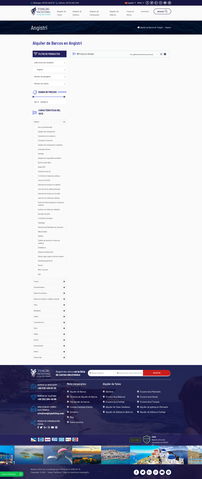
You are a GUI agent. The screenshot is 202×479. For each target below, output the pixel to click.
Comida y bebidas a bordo (81, 406)
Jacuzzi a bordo (44, 180)
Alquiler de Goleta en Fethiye (152, 411)
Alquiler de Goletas (77, 13)
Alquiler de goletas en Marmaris (154, 406)
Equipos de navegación (46, 131)
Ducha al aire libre (44, 162)
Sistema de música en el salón (49, 193)
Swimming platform (45, 261)
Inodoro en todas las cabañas (49, 209)
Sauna (40, 265)
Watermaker (42, 231)
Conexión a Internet (45, 140)
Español (131, 3)
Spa (39, 274)
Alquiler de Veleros (114, 13)
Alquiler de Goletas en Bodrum (119, 411)
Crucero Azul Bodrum (115, 396)
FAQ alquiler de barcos (80, 401)
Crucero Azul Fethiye (115, 401)
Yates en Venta (130, 13)
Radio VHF (41, 167)
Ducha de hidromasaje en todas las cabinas (51, 203)
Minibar (40, 236)
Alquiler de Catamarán (94, 13)
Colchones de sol (44, 171)
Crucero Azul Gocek (149, 396)
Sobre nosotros (76, 422)
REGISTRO (157, 373)
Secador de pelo (44, 214)
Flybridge (41, 223)
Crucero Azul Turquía (149, 401)
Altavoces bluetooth (45, 252)
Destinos (109, 391)
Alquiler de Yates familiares (118, 406)
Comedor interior (44, 149)
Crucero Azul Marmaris (150, 391)
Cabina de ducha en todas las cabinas (49, 241)
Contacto (145, 11)
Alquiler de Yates (61, 13)
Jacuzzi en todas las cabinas (49, 198)
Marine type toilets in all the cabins (51, 256)
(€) (140, 3)
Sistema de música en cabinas (49, 184)
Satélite (41, 153)
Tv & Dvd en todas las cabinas (49, 176)
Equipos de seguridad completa (49, 158)
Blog (72, 417)
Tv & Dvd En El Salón (45, 218)
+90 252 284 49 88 (72, 3)
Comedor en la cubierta (46, 136)
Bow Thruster (43, 269)
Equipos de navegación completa (50, 145)
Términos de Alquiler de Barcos (83, 396)
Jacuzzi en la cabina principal (49, 189)
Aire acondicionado (45, 127)
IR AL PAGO (135, 440)
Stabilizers (42, 247)
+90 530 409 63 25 (48, 3)
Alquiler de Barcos (78, 391)
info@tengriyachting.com (51, 413)
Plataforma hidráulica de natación (50, 227)
